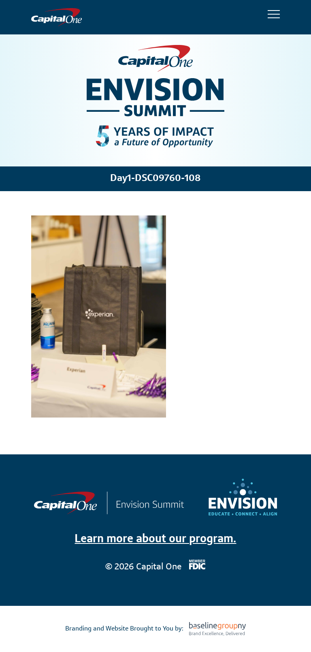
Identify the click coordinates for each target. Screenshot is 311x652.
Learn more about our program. (155, 539)
